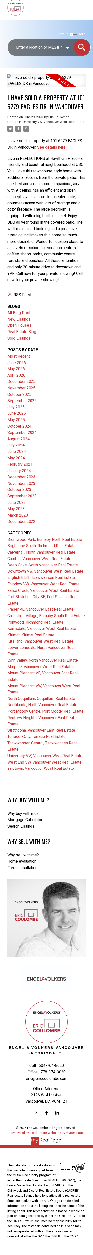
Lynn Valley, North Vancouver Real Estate (42, 660)
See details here (51, 147)
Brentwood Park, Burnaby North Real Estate (44, 539)
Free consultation (22, 867)
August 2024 (18, 439)
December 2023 (21, 477)
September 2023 (22, 496)
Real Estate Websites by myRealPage (57, 1132)
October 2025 (19, 394)
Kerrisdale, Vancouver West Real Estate (41, 628)
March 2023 (17, 515)
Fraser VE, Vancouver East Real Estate (40, 609)
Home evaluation (21, 861)
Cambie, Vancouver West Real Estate (39, 558)
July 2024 (16, 445)
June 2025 (16, 413)
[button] (36, 1113)
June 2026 (16, 362)
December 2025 (21, 381)
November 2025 (21, 388)
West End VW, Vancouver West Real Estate (44, 762)
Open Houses (19, 325)
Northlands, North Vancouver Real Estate (42, 704)
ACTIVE (63, 34)
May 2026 (16, 368)
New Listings (19, 319)
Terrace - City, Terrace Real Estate (36, 736)
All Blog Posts (19, 312)
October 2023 (19, 489)
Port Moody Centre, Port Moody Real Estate (45, 711)
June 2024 (16, 451)
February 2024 (19, 464)
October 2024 (19, 426)
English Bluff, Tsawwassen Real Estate (41, 577)
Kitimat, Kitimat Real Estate (30, 635)
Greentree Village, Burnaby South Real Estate (46, 615)
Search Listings (20, 826)
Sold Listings (19, 338)
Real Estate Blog (21, 331)
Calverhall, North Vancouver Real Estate (41, 552)
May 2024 (16, 458)
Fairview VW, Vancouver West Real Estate (43, 584)
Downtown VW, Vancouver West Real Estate (45, 571)
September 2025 (22, 400)
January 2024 (19, 470)
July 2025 (16, 407)
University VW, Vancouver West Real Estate (53, 122)
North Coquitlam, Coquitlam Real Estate (41, 698)
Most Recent (18, 356)
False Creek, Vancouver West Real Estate (43, 590)
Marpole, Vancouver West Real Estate (40, 666)
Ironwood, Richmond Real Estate (35, 622)
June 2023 (16, 502)
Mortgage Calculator (24, 819)
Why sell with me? (23, 855)
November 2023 (21, 483)
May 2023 (16, 508)
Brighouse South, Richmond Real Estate (41, 545)
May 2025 (16, 419)
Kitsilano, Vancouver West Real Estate (40, 641)
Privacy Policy (19, 1132)
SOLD (82, 34)
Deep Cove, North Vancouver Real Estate (42, 565)
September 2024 (22, 432)
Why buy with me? (23, 813)
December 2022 (21, 521)
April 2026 (16, 375)
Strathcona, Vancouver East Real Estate (41, 730)
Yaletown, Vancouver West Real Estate (40, 768)
